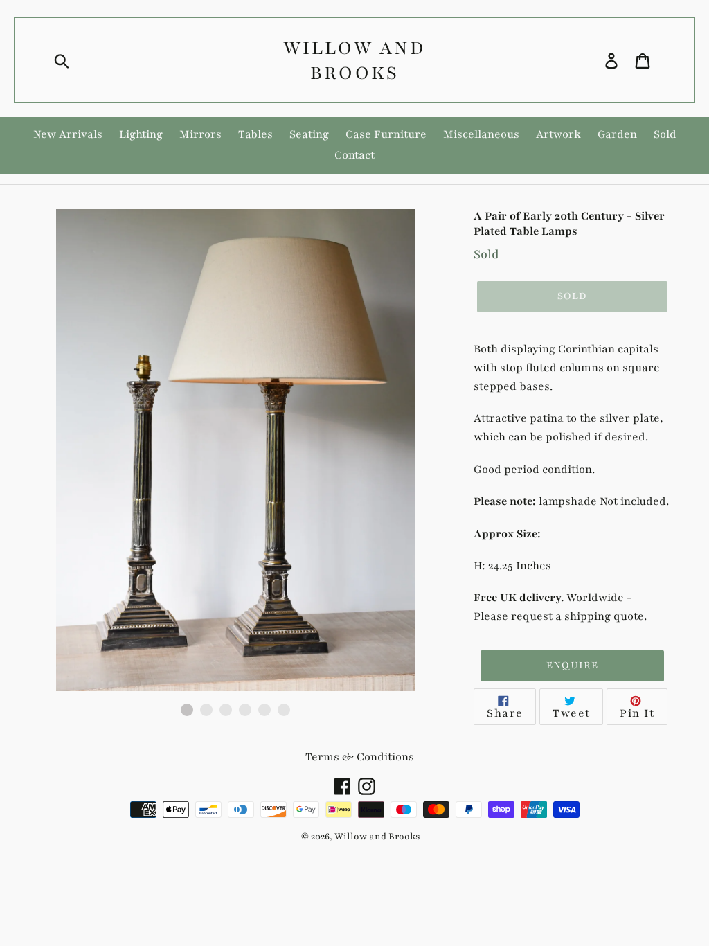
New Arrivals (67, 134)
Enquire (572, 665)
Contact (354, 155)
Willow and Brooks (354, 60)
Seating (309, 134)
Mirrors (200, 134)
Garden (617, 134)
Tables (255, 134)
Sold (665, 134)
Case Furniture (386, 134)
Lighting (141, 134)
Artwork (558, 134)
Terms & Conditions (359, 757)
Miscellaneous (481, 134)
